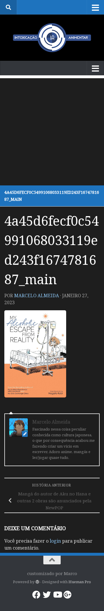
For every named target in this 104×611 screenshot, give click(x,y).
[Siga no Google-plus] (68, 595)
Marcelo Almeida (36, 295)
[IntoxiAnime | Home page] (52, 37)
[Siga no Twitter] (47, 595)
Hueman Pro (79, 581)
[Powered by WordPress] (37, 582)
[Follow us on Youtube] (57, 595)
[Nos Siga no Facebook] (36, 595)
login (55, 541)
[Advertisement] (52, 130)
